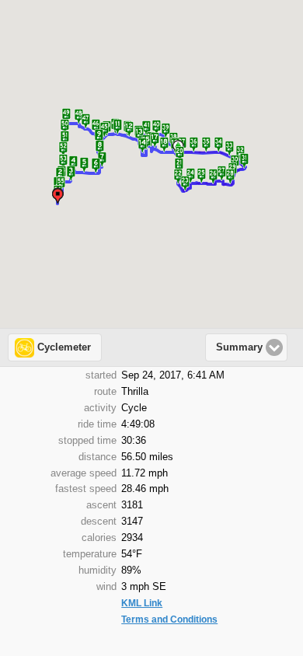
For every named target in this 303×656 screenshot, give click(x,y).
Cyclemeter (64, 347)
